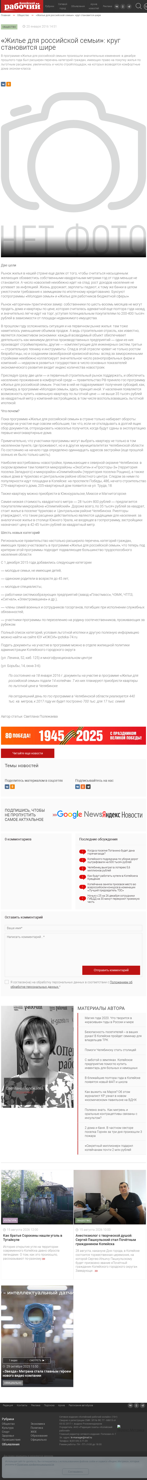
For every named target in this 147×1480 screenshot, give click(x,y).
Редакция (8, 1405)
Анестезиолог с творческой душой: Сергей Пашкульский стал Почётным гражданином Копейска (106, 1239)
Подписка (49, 1405)
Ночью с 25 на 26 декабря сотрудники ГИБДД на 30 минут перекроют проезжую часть (113, 898)
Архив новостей (94, 6)
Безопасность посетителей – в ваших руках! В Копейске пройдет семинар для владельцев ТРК (113, 1036)
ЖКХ (34, 1431)
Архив (61, 1405)
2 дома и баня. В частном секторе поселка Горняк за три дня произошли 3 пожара (113, 1132)
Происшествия (11, 1439)
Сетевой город (62, 6)
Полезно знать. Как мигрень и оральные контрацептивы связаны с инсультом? (111, 1114)
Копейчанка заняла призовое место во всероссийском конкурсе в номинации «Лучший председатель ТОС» (111, 887)
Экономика (38, 1423)
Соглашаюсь (75, 1471)
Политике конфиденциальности (35, 1464)
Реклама (107, 6)
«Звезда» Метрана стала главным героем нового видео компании (37, 1373)
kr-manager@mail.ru (81, 1437)
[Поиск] (139, 6)
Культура (8, 1427)
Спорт (6, 1431)
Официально (39, 1439)
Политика (37, 1427)
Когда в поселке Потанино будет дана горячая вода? (111, 852)
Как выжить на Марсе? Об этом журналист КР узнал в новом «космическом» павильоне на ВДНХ (111, 1096)
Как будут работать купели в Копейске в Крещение (112, 877)
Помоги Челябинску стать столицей (110, 1050)
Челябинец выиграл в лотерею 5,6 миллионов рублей (108, 869)
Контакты (22, 1405)
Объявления (78, 6)
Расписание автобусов (81, 1405)
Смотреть (35, 1360)
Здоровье (8, 1435)
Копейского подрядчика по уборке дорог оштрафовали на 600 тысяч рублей (112, 860)
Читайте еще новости (27, 753)
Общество (8, 1423)
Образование (39, 1435)
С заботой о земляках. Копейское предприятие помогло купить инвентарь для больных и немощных (111, 1064)
